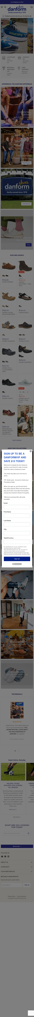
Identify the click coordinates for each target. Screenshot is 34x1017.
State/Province (9, 538)
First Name (7, 512)
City (5, 529)
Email (5, 503)
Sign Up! (17, 559)
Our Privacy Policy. (26, 554)
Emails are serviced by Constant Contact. (12, 554)
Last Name (7, 520)
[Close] (31, 451)
